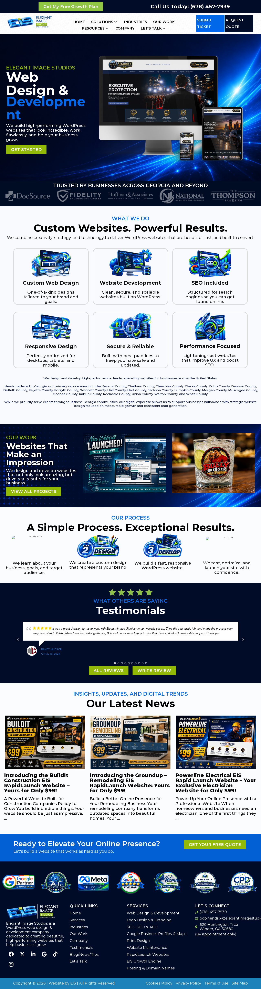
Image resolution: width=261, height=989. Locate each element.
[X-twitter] (22, 954)
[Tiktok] (55, 954)
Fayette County (41, 390)
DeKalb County (15, 390)
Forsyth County (66, 390)
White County (197, 394)
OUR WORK (164, 22)
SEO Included (210, 283)
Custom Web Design (51, 283)
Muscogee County (242, 390)
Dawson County (243, 386)
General (124, 496)
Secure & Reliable (130, 346)
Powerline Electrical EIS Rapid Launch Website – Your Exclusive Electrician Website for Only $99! (130, 783)
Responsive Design (51, 346)
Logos (213, 496)
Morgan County (214, 390)
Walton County (166, 394)
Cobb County (219, 386)
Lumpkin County (187, 390)
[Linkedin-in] (33, 954)
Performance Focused (210, 346)
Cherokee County (170, 386)
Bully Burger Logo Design (213, 489)
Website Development (130, 283)
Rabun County (90, 394)
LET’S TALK (151, 28)
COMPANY (125, 28)
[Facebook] (11, 954)
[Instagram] (11, 964)
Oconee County (65, 394)
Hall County (116, 390)
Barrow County (114, 386)
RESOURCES (93, 28)
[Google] (44, 954)
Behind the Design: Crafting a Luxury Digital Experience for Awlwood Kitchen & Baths (214, 783)
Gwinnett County (93, 390)
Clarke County (196, 386)
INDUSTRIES (135, 22)
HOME (79, 22)
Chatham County (141, 386)
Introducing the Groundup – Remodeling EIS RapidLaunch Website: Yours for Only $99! (44, 783)
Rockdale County (116, 394)
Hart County (136, 390)
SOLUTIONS (102, 22)
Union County (142, 394)
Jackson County (160, 390)
